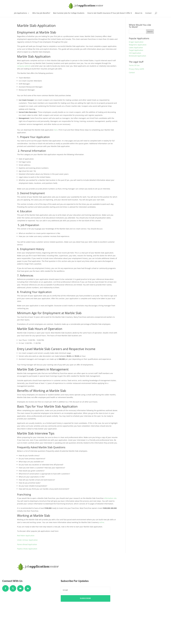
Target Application (136, 50)
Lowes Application (136, 47)
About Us (138, 13)
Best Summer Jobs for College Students (68, 13)
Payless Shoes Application (27, 549)
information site (110, 498)
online (101, 522)
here (56, 130)
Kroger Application (136, 42)
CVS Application (135, 53)
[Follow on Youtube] (20, 588)
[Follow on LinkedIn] (28, 588)
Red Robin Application (25, 535)
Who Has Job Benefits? (41, 13)
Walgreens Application (137, 45)
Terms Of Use (134, 65)
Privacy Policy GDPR (136, 69)
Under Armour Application (27, 540)
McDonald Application (137, 56)
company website (24, 66)
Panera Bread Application (27, 544)
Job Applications (20, 13)
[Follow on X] (13, 588)
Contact (148, 13)
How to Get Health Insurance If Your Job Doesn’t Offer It (109, 13)
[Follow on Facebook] (5, 588)
